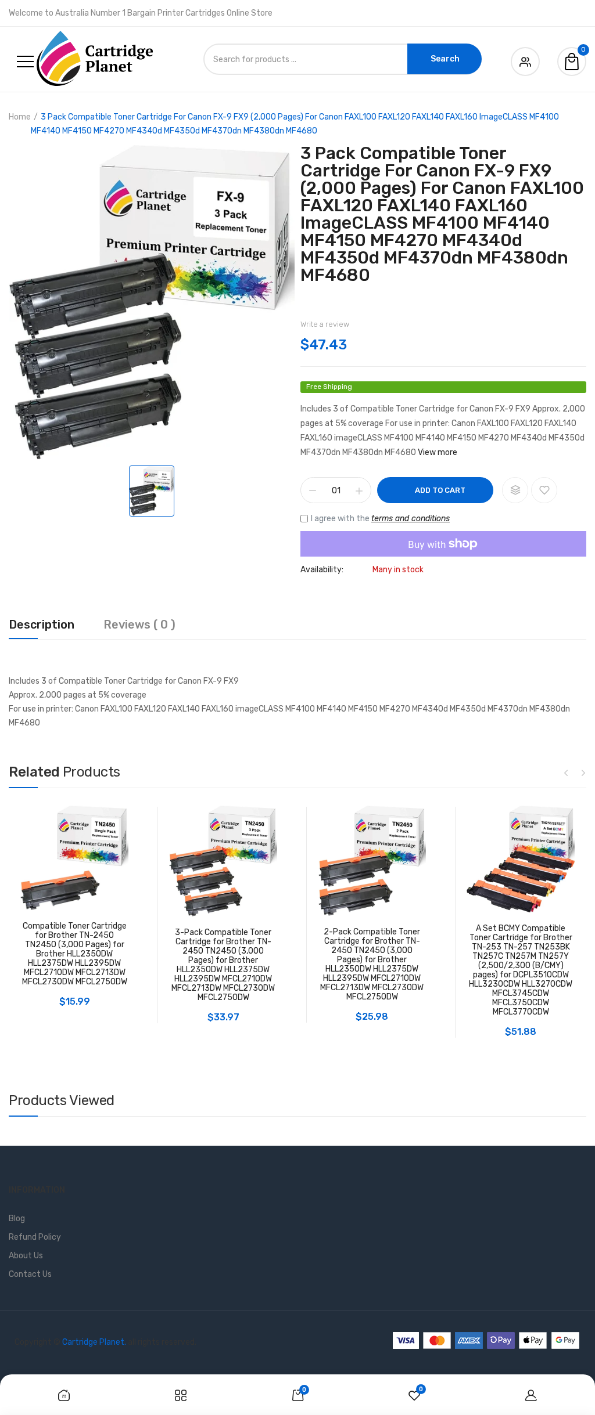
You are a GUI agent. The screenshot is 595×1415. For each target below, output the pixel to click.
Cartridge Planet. (94, 1342)
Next (583, 772)
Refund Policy (35, 1237)
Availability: (321, 570)
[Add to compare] (515, 490)
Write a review (324, 324)
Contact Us (30, 1274)
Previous (566, 772)
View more (437, 452)
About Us (26, 1256)
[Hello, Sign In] (525, 59)
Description (41, 625)
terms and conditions (410, 519)
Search (445, 59)
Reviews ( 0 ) (139, 625)
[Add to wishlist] (544, 490)
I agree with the (380, 519)
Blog (17, 1218)
